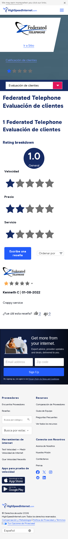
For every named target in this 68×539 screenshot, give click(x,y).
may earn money (14, 2)
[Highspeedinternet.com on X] (44, 473)
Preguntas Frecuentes (46, 417)
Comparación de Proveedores (50, 404)
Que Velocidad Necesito (14, 459)
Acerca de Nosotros (45, 446)
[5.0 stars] (30, 71)
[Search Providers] (28, 420)
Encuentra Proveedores (13, 404)
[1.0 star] (9, 71)
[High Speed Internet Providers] (20, 10)
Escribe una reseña (17, 253)
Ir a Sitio (28, 45)
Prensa (39, 465)
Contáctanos (42, 459)
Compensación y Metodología (16, 520)
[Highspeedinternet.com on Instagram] (51, 473)
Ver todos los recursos (46, 423)
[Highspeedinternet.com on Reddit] (38, 478)
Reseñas (6, 411)
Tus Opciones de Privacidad (21, 523)
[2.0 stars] (14, 71)
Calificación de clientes (21, 60)
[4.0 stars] (25, 71)
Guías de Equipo (44, 411)
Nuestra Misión (43, 452)
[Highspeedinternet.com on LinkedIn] (44, 478)
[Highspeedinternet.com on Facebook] (38, 473)
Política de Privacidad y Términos (49, 520)
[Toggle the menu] (61, 10)
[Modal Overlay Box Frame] (34, 356)
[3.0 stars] (19, 71)
